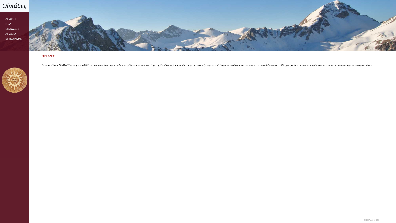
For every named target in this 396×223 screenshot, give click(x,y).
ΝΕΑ (8, 23)
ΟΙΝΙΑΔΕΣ (48, 56)
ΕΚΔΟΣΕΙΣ (12, 28)
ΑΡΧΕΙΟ (10, 33)
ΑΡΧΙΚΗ (10, 18)
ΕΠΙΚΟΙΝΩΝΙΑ (14, 38)
